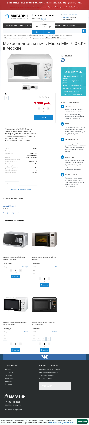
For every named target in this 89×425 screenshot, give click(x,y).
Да (49, 32)
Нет (37, 32)
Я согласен (82, 421)
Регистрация (73, 15)
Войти (65, 15)
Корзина (66, 17)
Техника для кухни (46, 375)
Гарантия (8, 381)
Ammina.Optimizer (49, 7)
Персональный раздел (13, 409)
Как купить (9, 372)
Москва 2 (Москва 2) (9, 206)
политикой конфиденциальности (61, 422)
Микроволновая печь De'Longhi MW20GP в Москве (14, 258)
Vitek (55, 267)
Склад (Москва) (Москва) (11, 213)
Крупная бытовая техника (49, 369)
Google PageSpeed (72, 7)
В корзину (15, 276)
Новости (8, 369)
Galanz (26, 332)
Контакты (8, 384)
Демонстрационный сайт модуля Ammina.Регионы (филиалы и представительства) (44, 3)
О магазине (9, 378)
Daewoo (54, 332)
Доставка (8, 375)
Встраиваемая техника (48, 372)
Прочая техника (45, 378)
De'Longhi (25, 267)
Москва (43, 18)
